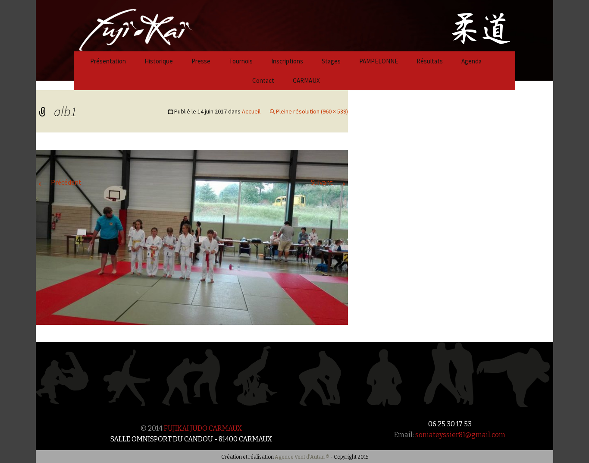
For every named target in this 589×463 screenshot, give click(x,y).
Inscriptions (287, 61)
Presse (200, 61)
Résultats (430, 61)
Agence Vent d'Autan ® (302, 457)
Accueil (251, 111)
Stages (331, 61)
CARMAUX (306, 80)
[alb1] (192, 236)
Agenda (471, 61)
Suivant (329, 182)
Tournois (241, 61)
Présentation (108, 61)
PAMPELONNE (378, 61)
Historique (158, 61)
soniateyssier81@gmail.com (460, 435)
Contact (263, 80)
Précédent (58, 182)
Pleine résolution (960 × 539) (312, 111)
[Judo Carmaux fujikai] (114, 24)
